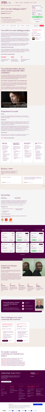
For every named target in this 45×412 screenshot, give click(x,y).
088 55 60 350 (38, 394)
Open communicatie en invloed (9, 5)
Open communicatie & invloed (30, 393)
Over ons (31, 2)
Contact (35, 2)
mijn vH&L (39, 2)
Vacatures (2, 395)
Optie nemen (37, 21)
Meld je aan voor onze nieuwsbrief (6, 381)
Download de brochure (37, 19)
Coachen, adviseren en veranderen (30, 396)
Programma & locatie (13, 25)
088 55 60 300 (38, 391)
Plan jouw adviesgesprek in (37, 35)
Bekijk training (5, 340)
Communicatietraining (22, 395)
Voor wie (7, 25)
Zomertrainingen (21, 390)
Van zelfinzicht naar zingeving (30, 391)
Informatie (3, 25)
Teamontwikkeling (26, 2)
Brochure (35, 25)
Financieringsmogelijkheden (14, 390)
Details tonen (35, 410)
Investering (22, 25)
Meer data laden (22, 254)
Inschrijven (41, 25)
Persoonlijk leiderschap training (22, 399)
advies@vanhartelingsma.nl (37, 33)
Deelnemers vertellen (4, 393)
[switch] (19, 410)
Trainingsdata (27, 25)
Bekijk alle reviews (8, 13)
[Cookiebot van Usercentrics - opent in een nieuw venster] (4, 410)
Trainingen (16, 2)
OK (37, 404)
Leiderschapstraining (21, 393)
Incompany (21, 2)
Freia (1, 390)
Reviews (18, 25)
